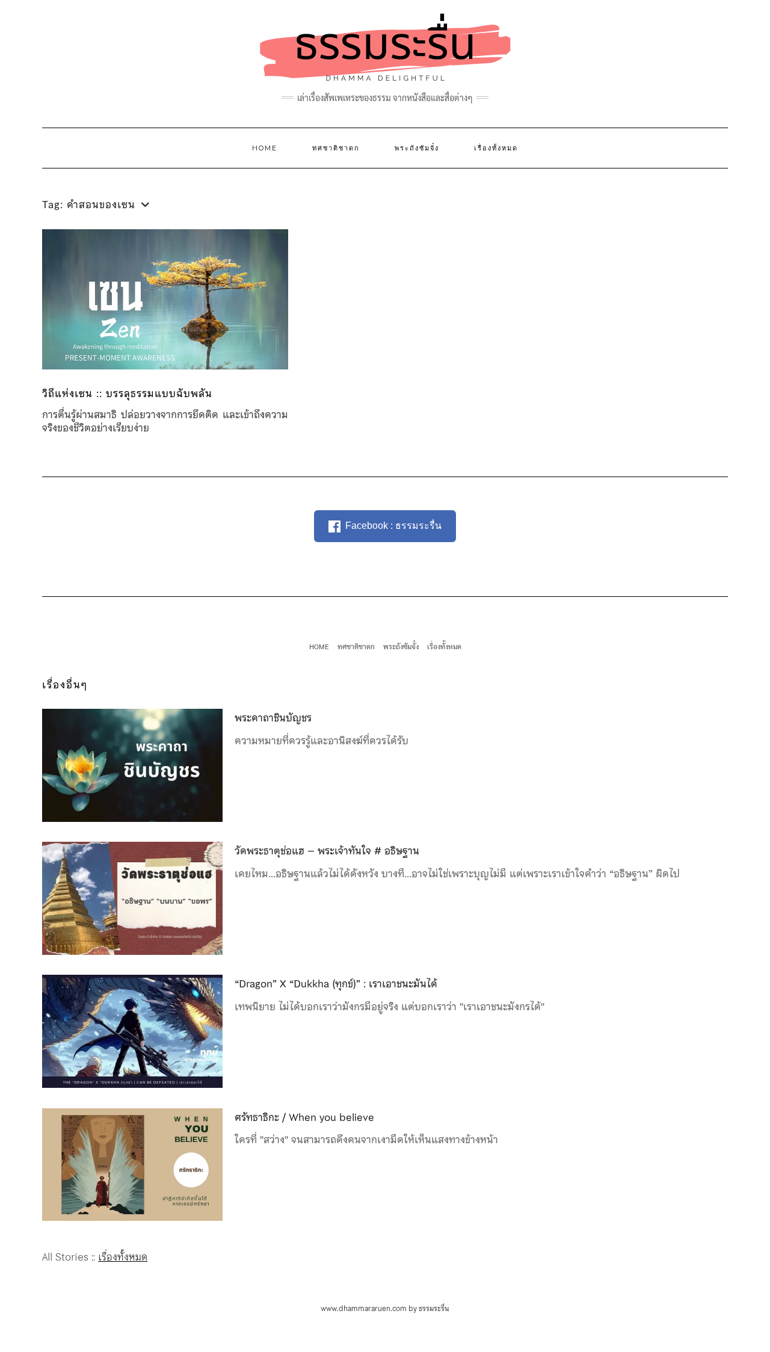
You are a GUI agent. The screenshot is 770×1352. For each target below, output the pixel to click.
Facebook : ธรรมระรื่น (393, 525)
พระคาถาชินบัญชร (273, 717)
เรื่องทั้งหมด (496, 148)
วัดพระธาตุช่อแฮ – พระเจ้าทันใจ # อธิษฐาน (327, 850)
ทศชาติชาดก (336, 148)
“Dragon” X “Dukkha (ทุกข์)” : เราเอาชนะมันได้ (336, 983)
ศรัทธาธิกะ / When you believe (304, 1117)
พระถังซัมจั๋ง (417, 148)
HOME (264, 148)
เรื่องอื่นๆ (65, 684)
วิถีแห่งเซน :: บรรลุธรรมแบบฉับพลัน (127, 393)
